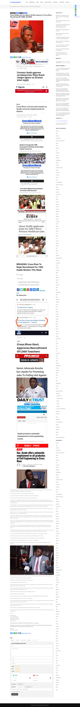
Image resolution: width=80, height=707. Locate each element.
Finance (57, 228)
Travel (57, 360)
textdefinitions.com (59, 98)
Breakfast (57, 157)
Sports (57, 348)
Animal (57, 145)
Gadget (57, 243)
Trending (57, 363)
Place (57, 309)
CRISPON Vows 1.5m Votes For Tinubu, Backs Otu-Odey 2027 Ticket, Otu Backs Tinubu (62, 17)
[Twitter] (77, 8)
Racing (57, 321)
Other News (55, 2)
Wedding (57, 370)
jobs (36, 640)
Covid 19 (57, 177)
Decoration (57, 192)
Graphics (57, 245)
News (57, 297)
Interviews (57, 260)
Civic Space (58, 172)
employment (29, 640)
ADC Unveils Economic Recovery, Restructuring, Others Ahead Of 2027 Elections (62, 54)
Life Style (57, 267)
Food (57, 233)
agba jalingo (12, 640)
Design (57, 199)
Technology (58, 353)
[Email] (77, 13)
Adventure (57, 135)
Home (27, 2)
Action (57, 133)
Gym (56, 248)
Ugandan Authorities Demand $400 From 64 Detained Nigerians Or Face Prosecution (63, 85)
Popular (57, 319)
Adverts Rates (58, 138)
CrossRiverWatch (15, 2)
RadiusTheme (46, 705)
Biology (57, 155)
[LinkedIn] (77, 15)
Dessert (57, 204)
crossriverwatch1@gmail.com (63, 120)
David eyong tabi (58, 88)
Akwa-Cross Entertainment (60, 140)
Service (57, 343)
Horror (57, 253)
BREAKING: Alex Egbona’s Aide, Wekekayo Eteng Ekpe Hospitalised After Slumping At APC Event (62, 90)
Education (57, 211)
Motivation (57, 284)
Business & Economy (48, 2)
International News (59, 258)
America (57, 143)
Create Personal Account (60, 73)
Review (57, 328)
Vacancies (57, 680)
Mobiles (57, 277)
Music (57, 287)
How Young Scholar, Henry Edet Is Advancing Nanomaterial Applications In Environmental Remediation (63, 104)
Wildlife (57, 372)
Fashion (57, 223)
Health (57, 250)
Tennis (57, 355)
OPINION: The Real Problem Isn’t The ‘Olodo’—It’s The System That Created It (63, 69)
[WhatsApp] (77, 9)
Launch (57, 265)
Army (57, 150)
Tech (56, 350)
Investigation (58, 419)
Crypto (57, 187)
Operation (57, 614)
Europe (57, 214)
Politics (37, 2)
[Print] (77, 11)
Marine (57, 272)
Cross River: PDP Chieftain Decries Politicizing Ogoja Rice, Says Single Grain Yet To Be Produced (63, 74)
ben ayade (17, 640)
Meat (57, 275)
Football (57, 548)
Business (57, 162)
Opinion (41, 2)
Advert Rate (62, 2)
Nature (57, 294)
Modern (57, 282)
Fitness (57, 231)
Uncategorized (58, 365)
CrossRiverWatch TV (59, 182)
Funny (57, 238)
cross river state (23, 640)
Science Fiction (58, 338)
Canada (57, 170)
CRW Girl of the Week (59, 184)
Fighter (57, 226)
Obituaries (57, 299)
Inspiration (57, 255)
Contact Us (67, 2)
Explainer (57, 216)
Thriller (57, 358)
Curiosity (57, 189)
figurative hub (58, 93)
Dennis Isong (58, 194)
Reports (57, 326)
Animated (57, 148)
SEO (56, 341)
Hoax (33, 640)
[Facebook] (77, 6)
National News (58, 292)
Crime (57, 179)
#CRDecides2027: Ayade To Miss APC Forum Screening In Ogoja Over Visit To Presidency (62, 99)
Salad (57, 331)
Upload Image (13, 684)
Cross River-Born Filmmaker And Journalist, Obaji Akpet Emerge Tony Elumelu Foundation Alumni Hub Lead (63, 26)
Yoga (56, 377)
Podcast (57, 311)
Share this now (26, 57)
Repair (57, 636)
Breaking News (32, 2)
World (57, 375)
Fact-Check (57, 221)
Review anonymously (16, 691)
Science (57, 333)
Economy (57, 206)
